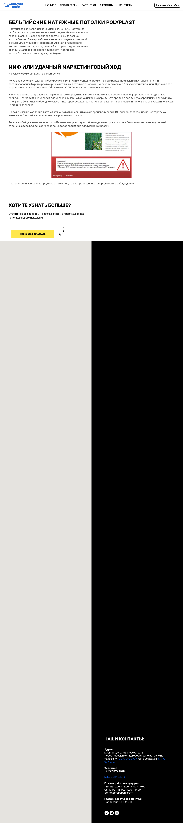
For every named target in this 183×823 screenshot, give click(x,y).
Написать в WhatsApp (167, 5)
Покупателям (69, 5)
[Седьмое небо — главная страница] (13, 5)
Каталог (51, 5)
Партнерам (90, 5)
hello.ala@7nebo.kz (115, 777)
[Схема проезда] (117, 813)
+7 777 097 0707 (127, 758)
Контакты (125, 5)
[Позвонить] (107, 813)
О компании (108, 5)
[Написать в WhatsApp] (112, 813)
